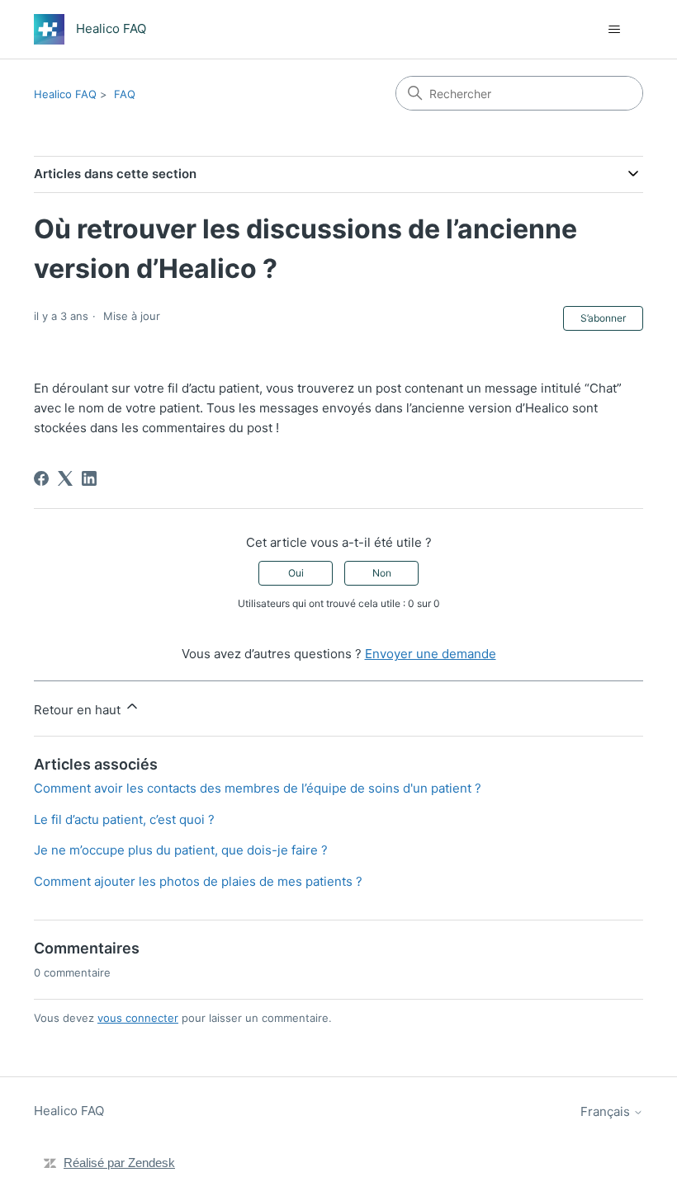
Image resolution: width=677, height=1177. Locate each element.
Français (606, 1111)
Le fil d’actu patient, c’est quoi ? (124, 819)
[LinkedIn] (89, 478)
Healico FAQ (65, 94)
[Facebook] (41, 478)
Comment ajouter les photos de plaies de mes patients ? (198, 881)
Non (381, 573)
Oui (296, 573)
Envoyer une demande (430, 653)
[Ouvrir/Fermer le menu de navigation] (614, 29)
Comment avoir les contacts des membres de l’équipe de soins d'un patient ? (257, 788)
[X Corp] (65, 478)
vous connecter (137, 1017)
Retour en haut (79, 710)
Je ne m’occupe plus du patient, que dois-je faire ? (181, 850)
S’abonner (603, 318)
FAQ (124, 94)
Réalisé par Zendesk (119, 1163)
